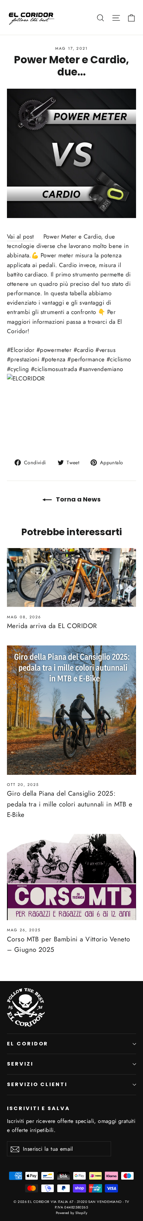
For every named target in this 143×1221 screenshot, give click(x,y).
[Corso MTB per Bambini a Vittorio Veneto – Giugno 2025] (71, 877)
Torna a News (77, 499)
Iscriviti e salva (38, 1108)
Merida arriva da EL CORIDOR (52, 625)
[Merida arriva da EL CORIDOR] (71, 577)
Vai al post (20, 236)
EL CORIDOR (27, 1043)
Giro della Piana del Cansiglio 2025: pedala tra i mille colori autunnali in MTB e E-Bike (70, 804)
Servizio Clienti (37, 1084)
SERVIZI (20, 1063)
